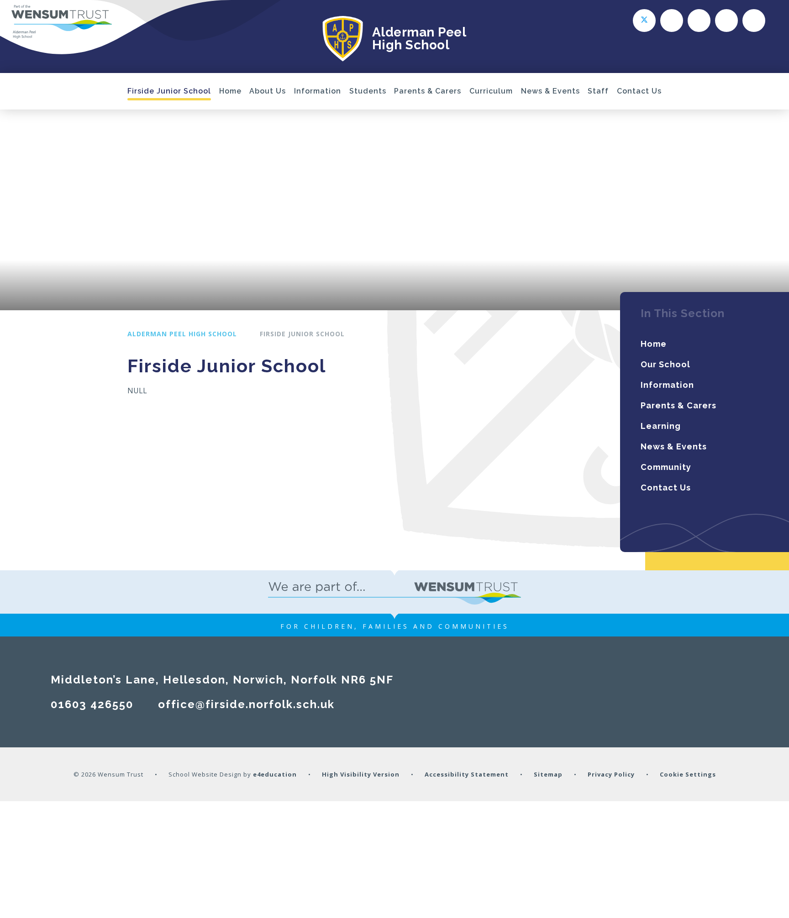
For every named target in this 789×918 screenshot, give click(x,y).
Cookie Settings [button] (688, 774)
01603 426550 (92, 704)
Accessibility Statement (467, 774)
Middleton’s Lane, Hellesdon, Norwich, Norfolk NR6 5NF (222, 679)
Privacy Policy (611, 774)
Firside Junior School (302, 333)
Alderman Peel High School (182, 333)
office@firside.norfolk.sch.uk (246, 704)
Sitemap (548, 774)
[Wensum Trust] (61, 22)
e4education (275, 774)
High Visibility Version (361, 774)
